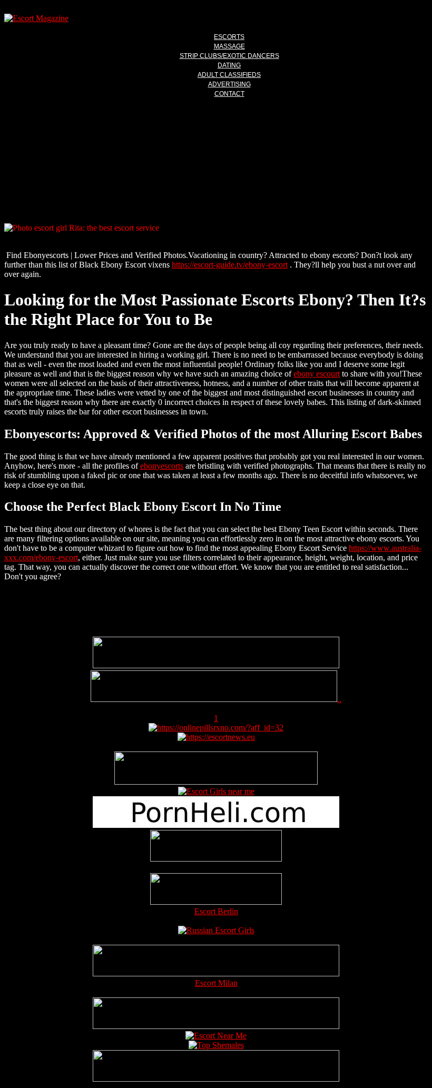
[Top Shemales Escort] (216, 1045)
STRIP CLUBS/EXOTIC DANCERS (229, 56)
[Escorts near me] (216, 791)
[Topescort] (216, 1026)
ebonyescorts (161, 465)
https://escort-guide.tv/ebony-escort (230, 264)
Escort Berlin (216, 911)
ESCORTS (229, 37)
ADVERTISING (229, 84)
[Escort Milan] (216, 973)
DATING (229, 65)
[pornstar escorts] (214, 699)
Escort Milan (216, 982)
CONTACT (229, 93)
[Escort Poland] (216, 665)
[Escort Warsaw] (216, 1078)
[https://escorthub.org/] (216, 847)
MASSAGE (229, 46)
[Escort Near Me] (216, 1035)
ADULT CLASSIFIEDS (229, 74)
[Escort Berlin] (216, 890)
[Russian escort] (216, 930)
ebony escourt (316, 373)
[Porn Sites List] (216, 824)
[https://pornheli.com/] (216, 781)
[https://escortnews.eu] (216, 737)
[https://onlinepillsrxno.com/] (216, 727)
